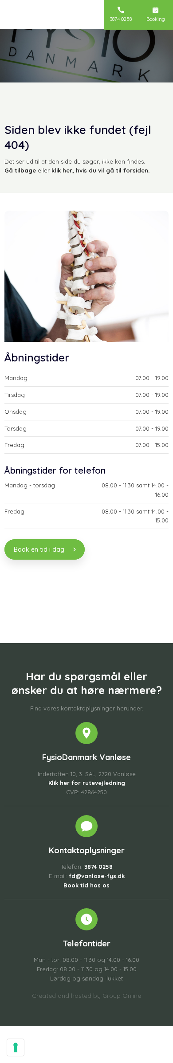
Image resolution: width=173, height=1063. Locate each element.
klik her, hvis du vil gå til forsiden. (100, 170)
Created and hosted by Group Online (86, 996)
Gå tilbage (20, 170)
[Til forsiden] (50, 17)
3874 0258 (98, 866)
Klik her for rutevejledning (86, 782)
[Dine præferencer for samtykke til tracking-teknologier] (15, 1047)
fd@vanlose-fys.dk (97, 875)
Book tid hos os (86, 885)
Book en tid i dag (39, 549)
